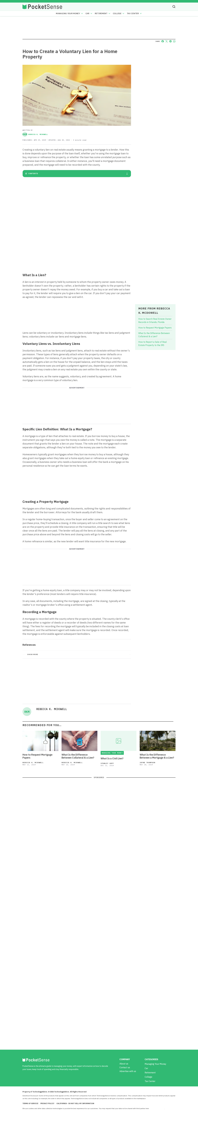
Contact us (124, 1067)
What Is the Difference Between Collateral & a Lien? (78, 756)
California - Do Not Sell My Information (75, 1103)
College (117, 13)
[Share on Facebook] (162, 41)
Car (87, 13)
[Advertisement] (76, 251)
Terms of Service (30, 1103)
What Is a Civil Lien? (112, 758)
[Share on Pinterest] (170, 41)
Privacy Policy (47, 1103)
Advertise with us (127, 1071)
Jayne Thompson (147, 762)
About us (123, 1064)
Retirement (101, 13)
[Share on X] (166, 41)
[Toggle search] (174, 6)
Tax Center (133, 13)
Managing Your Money (68, 13)
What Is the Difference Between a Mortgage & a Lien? (157, 756)
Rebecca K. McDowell (35, 134)
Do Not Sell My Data (157, 1108)
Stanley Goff (107, 763)
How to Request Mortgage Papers (155, 327)
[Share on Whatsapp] (174, 41)
